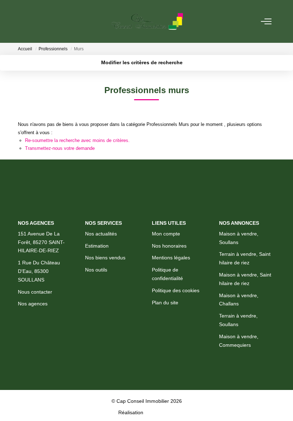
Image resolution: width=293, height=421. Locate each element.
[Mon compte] (22, 21)
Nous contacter (35, 292)
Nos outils (96, 270)
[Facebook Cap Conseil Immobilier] (126, 380)
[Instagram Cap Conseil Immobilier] (146, 380)
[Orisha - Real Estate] (160, 412)
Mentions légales (171, 257)
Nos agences (33, 303)
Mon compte (166, 234)
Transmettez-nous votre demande (60, 148)
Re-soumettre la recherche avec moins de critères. (77, 140)
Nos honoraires (169, 246)
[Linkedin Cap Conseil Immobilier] (167, 380)
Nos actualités (101, 234)
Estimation (97, 246)
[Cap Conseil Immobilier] (147, 21)
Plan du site (165, 302)
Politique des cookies (175, 290)
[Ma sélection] (30, 21)
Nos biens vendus (105, 257)
